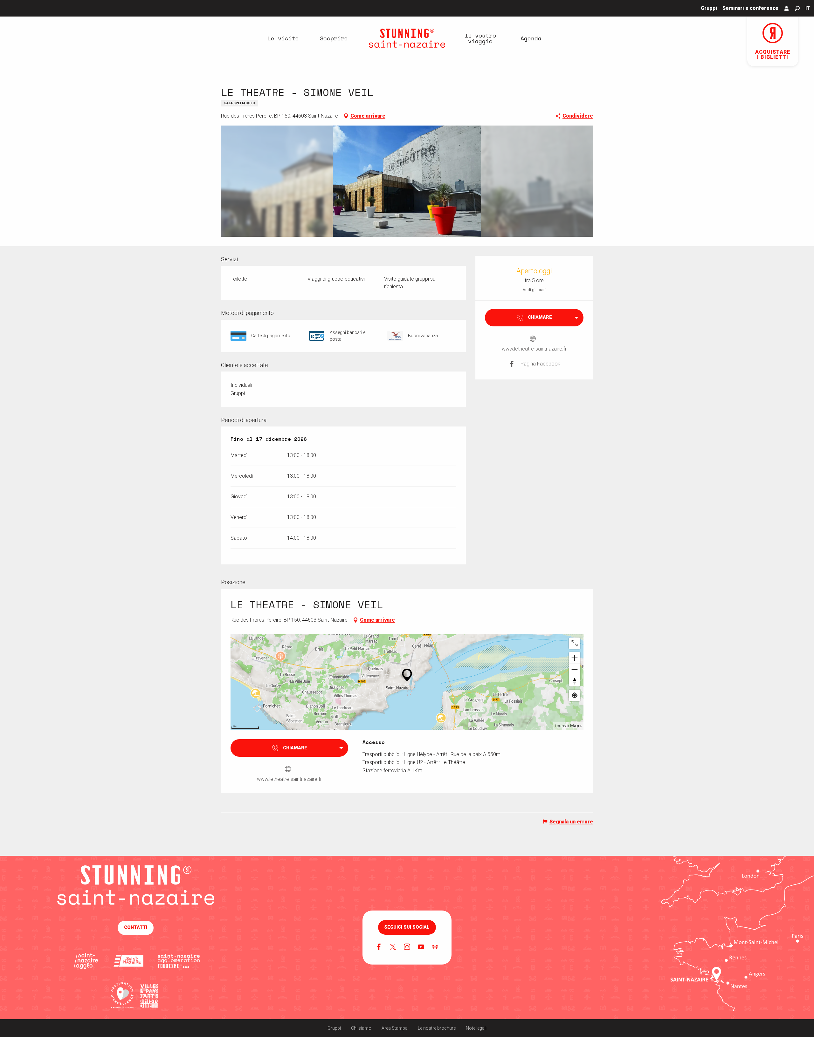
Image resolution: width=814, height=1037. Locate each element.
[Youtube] (421, 947)
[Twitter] (393, 947)
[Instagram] (407, 947)
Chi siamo (361, 1028)
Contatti (135, 927)
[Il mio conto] (786, 8)
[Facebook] (379, 947)
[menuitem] (283, 38)
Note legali (476, 1028)
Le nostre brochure (437, 1028)
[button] (797, 8)
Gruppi (334, 1028)
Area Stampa (395, 1028)
